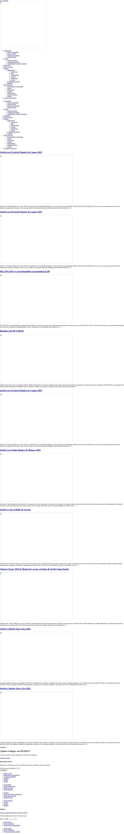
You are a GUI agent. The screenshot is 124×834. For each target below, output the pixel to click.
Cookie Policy (8, 822)
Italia (12, 73)
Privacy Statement (9, 823)
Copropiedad (7, 50)
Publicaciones (11, 93)
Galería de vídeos (12, 94)
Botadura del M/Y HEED (12, 331)
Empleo (9, 96)
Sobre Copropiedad (12, 52)
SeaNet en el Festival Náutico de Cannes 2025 (21, 152)
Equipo (9, 88)
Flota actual (10, 90)
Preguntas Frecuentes (13, 55)
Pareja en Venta (11, 57)
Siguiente (3, 747)
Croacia (13, 77)
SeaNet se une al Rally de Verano (15, 509)
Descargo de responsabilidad (12, 825)
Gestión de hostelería (13, 62)
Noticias (9, 91)
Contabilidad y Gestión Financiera (17, 63)
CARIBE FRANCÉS (13, 81)
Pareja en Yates (11, 54)
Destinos (6, 68)
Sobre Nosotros (8, 85)
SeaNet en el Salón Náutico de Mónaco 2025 (20, 450)
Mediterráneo (11, 70)
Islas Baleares (15, 75)
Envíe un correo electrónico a (8, 768)
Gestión (6, 59)
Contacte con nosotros (10, 98)
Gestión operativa (12, 60)
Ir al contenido (4, 1)
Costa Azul (14, 72)
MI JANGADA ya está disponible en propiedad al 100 (25, 271)
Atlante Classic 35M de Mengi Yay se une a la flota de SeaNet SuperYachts (34, 569)
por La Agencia (12, 819)
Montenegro (14, 78)
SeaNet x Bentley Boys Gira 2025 (15, 629)
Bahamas (10, 83)
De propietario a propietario (15, 86)
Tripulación (7, 65)
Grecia (13, 80)
